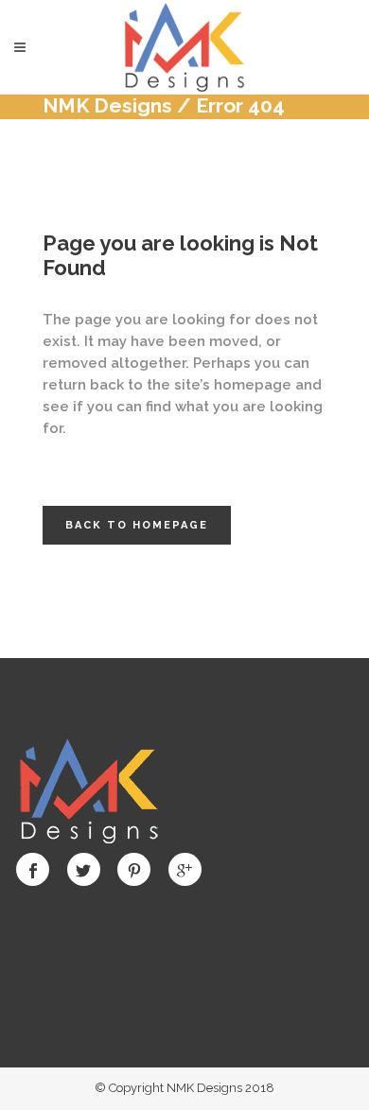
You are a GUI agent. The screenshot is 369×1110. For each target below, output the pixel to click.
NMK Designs (107, 105)
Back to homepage (136, 525)
